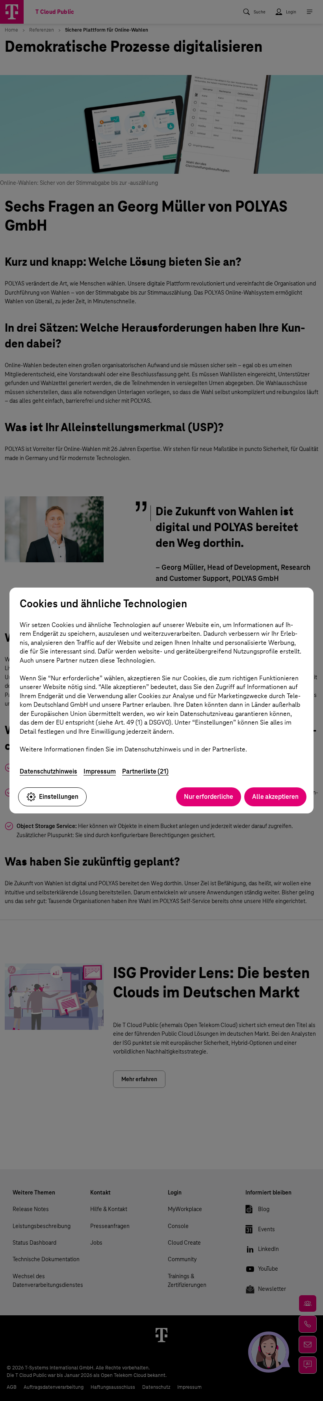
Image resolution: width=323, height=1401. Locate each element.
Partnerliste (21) (145, 771)
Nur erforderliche (208, 797)
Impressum (100, 771)
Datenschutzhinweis (48, 771)
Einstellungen (58, 797)
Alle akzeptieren (275, 797)
